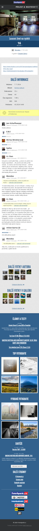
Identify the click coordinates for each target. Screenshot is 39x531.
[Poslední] (17, 301)
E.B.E (8, 132)
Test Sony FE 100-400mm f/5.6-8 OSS (19, 336)
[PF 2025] (5, 277)
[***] (5, 271)
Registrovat (31, 7)
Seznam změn (19, 479)
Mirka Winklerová (14, 140)
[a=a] (5, 301)
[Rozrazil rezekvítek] (5, 295)
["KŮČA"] (17, 277)
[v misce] (23, 295)
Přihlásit (20, 7)
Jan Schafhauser (14, 123)
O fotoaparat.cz (20, 476)
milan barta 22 (13, 228)
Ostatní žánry (22, 54)
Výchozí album (19, 88)
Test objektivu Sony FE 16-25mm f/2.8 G (19, 347)
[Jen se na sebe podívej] (29, 295)
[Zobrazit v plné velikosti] (19, 23)
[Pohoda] (29, 271)
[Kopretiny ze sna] (11, 301)
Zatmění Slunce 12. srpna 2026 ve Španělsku (19, 325)
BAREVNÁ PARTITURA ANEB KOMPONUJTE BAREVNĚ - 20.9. (19, 456)
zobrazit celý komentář (15, 182)
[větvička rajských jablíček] (11, 295)
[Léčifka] (17, 295)
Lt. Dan (9, 156)
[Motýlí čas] (23, 301)
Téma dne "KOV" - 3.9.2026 (18, 449)
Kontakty (19, 485)
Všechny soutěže (17, 466)
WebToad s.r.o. (27, 525)
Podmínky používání (19, 482)
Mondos (17, 50)
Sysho (9, 148)
